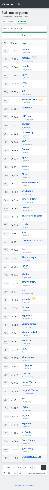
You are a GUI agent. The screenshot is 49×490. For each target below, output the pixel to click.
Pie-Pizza (26, 340)
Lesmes (25, 207)
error (24, 82)
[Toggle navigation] (43, 4)
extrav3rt (31, 486)
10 (9, 473)
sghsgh (25, 265)
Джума (25, 49)
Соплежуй (27, 107)
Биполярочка (29, 323)
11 (15, 473)
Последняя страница (35, 473)
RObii (25, 407)
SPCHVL (26, 124)
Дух (23, 249)
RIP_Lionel (27, 116)
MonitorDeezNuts (30, 182)
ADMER (26, 57)
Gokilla (25, 66)
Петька (25, 307)
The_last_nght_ (29, 257)
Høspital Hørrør (30, 390)
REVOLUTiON (29, 199)
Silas (24, 232)
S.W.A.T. (26, 431)
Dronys (25, 149)
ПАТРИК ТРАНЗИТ (32, 240)
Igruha (25, 74)
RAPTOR (26, 373)
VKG (24, 348)
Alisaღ (25, 174)
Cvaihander (27, 190)
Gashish (26, 299)
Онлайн (23, 21)
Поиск (24, 35)
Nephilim (26, 423)
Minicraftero (28, 357)
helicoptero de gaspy (32, 215)
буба (24, 91)
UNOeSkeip (27, 132)
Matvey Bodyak (30, 332)
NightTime (21, 486)
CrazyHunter (28, 440)
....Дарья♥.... (28, 365)
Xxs (23, 398)
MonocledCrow (29, 99)
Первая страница (13, 467)
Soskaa (25, 166)
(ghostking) (27, 448)
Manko (25, 274)
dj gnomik (27, 315)
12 (20, 473)
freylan (25, 415)
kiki (23, 290)
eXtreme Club (11, 4)
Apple (25, 157)
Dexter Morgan (29, 382)
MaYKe (26, 141)
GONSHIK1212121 (31, 456)
